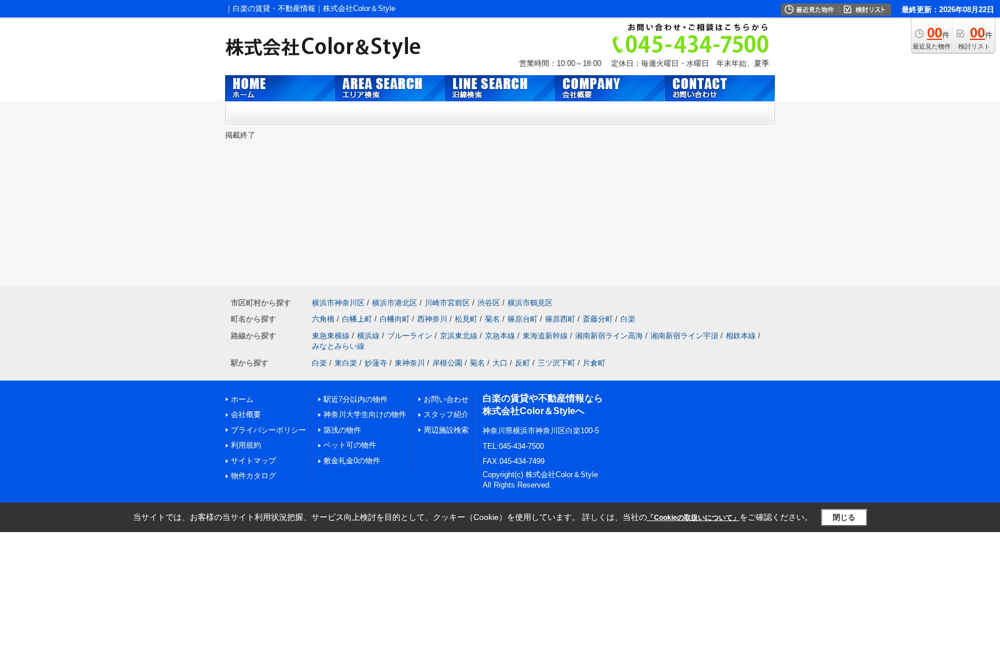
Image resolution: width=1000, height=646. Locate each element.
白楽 (627, 319)
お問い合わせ (446, 399)
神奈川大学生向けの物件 (364, 414)
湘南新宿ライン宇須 (684, 335)
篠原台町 (523, 319)
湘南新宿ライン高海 (609, 335)
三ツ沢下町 (556, 363)
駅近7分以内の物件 (355, 399)
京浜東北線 (458, 335)
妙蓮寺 (376, 363)
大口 (500, 363)
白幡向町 (395, 319)
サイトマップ (253, 460)
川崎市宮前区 (447, 302)
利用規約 (246, 445)
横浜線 (368, 335)
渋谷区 (488, 302)
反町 (522, 363)
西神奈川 (432, 319)
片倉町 (594, 363)
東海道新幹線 (545, 335)
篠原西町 (560, 319)
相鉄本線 (741, 335)
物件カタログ (253, 475)
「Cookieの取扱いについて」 (693, 518)
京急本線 (500, 335)
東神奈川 (410, 363)
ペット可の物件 (349, 445)
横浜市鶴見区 (530, 302)
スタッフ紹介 (446, 414)
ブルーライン (409, 335)
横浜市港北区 (394, 302)
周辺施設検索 (446, 430)
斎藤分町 (598, 319)
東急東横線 (331, 335)
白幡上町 (357, 319)
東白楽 (345, 363)
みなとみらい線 (338, 346)
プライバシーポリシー (268, 430)
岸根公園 (447, 363)
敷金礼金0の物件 (351, 460)
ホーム (242, 399)
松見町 (466, 319)
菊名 (492, 319)
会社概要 (246, 414)
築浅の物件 (342, 430)
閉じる (844, 517)
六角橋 (323, 319)
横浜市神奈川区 (338, 302)
